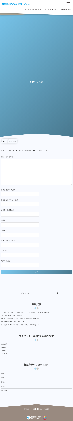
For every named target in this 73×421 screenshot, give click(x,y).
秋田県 (3, 373)
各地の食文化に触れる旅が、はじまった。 (13, 321)
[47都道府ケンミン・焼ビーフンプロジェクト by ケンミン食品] (16, 3)
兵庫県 (3, 378)
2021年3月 (4, 350)
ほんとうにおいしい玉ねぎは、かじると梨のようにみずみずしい (20, 325)
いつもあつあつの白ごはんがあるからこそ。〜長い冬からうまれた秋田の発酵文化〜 (25, 312)
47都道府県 (4, 390)
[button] (68, 2)
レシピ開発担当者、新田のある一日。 (12, 315)
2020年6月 (4, 353)
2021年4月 (4, 347)
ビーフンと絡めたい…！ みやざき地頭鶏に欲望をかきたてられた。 (20, 318)
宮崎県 (3, 382)
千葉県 (3, 386)
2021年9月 (4, 344)
